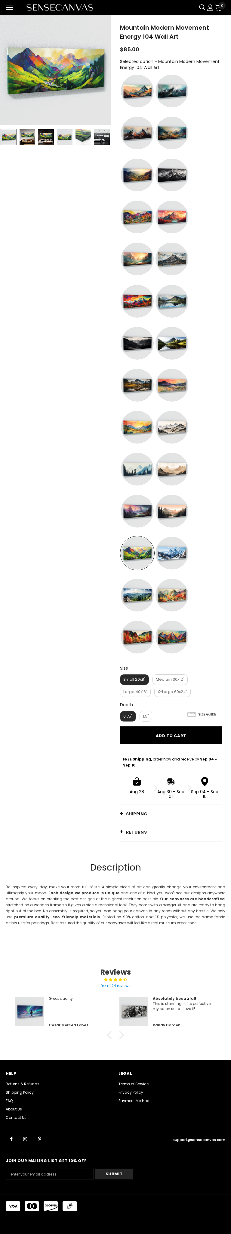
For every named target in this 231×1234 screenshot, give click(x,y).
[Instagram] (25, 1139)
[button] (111, 1035)
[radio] (137, 91)
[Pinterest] (39, 1139)
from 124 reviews (116, 985)
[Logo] (60, 7)
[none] (9, 137)
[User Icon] (210, 7)
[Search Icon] (202, 7)
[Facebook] (11, 1139)
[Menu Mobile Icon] (9, 7)
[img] (115, 980)
